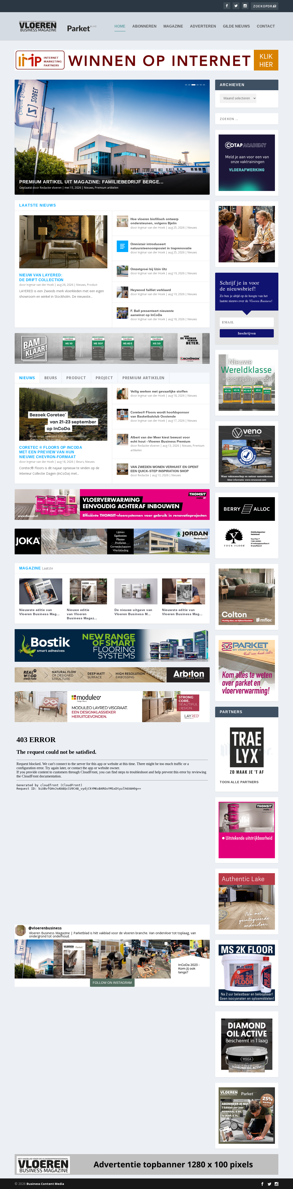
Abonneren (144, 26)
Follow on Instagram (112, 982)
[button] (34, 959)
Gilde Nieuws (236, 26)
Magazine (173, 26)
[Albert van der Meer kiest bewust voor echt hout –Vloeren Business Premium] (122, 439)
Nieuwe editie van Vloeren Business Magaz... (82, 614)
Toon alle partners (239, 782)
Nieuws (106, 188)
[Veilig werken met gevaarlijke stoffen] (122, 393)
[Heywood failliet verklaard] (122, 292)
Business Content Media (45, 1184)
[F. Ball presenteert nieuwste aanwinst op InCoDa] (122, 313)
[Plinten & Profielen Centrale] (247, 750)
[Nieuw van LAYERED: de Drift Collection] (63, 241)
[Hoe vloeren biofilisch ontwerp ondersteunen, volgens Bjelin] (122, 221)
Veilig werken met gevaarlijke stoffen (159, 391)
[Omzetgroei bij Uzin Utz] (122, 271)
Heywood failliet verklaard (150, 290)
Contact (266, 26)
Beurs (80, 462)
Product (92, 285)
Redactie (143, 475)
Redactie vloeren (149, 446)
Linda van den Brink (52, 188)
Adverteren (203, 26)
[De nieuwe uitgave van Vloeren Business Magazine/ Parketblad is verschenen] (135, 591)
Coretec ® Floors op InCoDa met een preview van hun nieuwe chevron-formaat (50, 452)
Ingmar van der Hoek (40, 285)
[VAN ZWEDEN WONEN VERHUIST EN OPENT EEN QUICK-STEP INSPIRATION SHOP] (122, 469)
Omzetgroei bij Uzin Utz (148, 269)
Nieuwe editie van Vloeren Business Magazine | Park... (91, 181)
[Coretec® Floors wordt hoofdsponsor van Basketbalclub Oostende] (122, 414)
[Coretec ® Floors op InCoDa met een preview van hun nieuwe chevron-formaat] (63, 414)
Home (119, 26)
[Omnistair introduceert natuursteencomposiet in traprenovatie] (122, 246)
